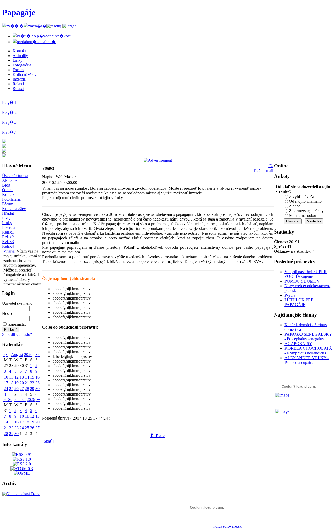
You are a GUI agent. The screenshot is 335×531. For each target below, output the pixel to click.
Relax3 (8, 241)
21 (27, 383)
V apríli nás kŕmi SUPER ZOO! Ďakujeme (305, 274)
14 (27, 377)
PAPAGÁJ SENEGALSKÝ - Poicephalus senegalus (308, 336)
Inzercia (19, 79)
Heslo (7, 313)
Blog (6, 185)
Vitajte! (9, 249)
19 (16, 383)
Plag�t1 (9, 102)
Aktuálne (9, 180)
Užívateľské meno (17, 303)
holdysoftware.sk (227, 526)
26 (16, 388)
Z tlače (294, 206)
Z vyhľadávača (301, 196)
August (17, 354)
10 (6, 377)
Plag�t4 (9, 132)
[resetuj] (53, 26)
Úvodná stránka (15, 175)
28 (27, 388)
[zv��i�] (13, 26)
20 (22, 383)
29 (32, 388)
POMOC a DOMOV (302, 281)
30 (37, 388)
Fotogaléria (22, 65)
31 (6, 394)
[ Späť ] (47, 441)
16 (37, 377)
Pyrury (290, 295)
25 (11, 388)
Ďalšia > (157, 435)
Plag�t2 (9, 112)
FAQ (6, 218)
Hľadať (8, 213)
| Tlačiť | (258, 168)
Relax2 (18, 88)
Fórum (18, 69)
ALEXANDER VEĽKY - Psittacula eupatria (306, 360)
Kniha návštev (24, 74)
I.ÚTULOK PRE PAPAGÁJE (299, 302)
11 (11, 377)
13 (22, 377)
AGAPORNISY (298, 343)
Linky (18, 60)
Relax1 (18, 84)
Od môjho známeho (305, 201)
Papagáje (18, 12)
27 (22, 388)
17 (6, 383)
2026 (28, 354)
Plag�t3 (9, 122)
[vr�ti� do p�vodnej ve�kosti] (42, 36)
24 (6, 388)
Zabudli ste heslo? (17, 334)
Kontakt (19, 51)
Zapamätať (17, 324)
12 (16, 377)
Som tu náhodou (302, 215)
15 (32, 377)
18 (11, 383)
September (17, 399)
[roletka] (69, 26)
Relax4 (8, 246)
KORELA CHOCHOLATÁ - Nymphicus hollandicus (308, 350)
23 (37, 383)
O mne (7, 190)
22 (32, 383)
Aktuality (20, 55)
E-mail (269, 168)
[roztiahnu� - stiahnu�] (34, 41)
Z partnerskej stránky (306, 210)
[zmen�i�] (35, 26)
